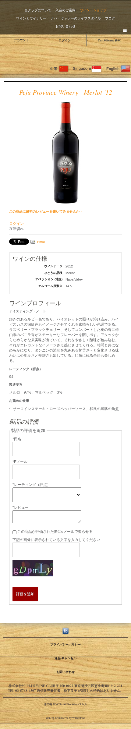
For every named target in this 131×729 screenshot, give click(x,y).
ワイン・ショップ (93, 10)
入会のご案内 (65, 10)
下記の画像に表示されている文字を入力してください (56, 540)
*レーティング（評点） (31, 485)
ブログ (110, 18)
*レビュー (20, 507)
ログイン (64, 40)
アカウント (21, 40)
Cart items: (109, 40)
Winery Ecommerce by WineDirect (65, 718)
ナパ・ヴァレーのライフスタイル (76, 18)
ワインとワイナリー (31, 18)
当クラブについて (37, 10)
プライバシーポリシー (65, 644)
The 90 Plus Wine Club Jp (65, 53)
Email (41, 242)
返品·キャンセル (65, 658)
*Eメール (19, 462)
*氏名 (16, 439)
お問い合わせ (65, 26)
